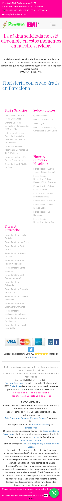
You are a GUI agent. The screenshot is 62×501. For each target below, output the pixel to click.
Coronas (25, 418)
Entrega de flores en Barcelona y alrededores (22, 6)
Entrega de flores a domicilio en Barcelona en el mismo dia (16, 125)
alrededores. (31, 427)
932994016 (14, 10)
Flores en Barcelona (14, 383)
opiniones (32, 357)
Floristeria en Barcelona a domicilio (31, 395)
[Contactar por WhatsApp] (54, 493)
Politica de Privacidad (43, 119)
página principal (31, 72)
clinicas (35, 437)
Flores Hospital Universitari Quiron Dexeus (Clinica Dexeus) (44, 179)
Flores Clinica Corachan (44, 200)
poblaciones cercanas (31, 440)
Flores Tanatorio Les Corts (17, 242)
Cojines (34, 418)
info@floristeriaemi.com (15, 14)
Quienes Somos (40, 115)
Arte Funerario (12, 418)
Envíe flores (15, 386)
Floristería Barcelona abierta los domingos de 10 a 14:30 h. (16, 149)
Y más (31, 498)
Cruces (41, 418)
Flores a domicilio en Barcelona (31, 392)
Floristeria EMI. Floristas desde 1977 (19, 3)
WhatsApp (44, 10)
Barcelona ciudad (40, 424)
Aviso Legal (38, 123)
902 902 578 (28, 10)
